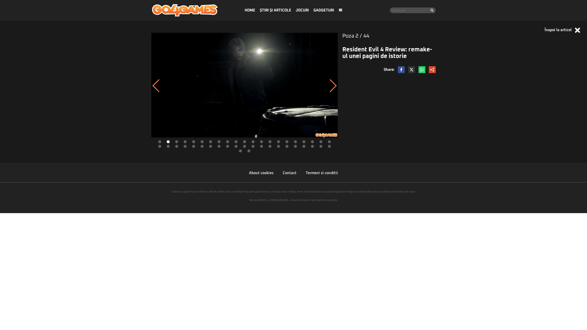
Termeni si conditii (322, 173)
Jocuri (302, 10)
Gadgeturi (323, 10)
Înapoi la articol (559, 30)
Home (250, 10)
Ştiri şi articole (275, 10)
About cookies (261, 173)
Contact (289, 173)
